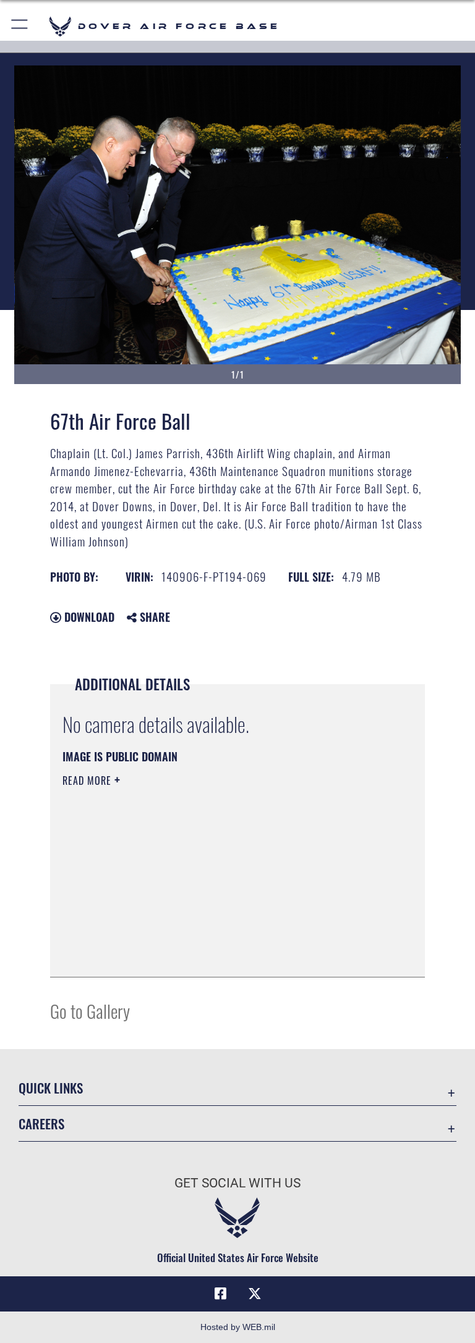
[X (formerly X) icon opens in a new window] (255, 1293)
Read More (88, 780)
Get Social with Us (237, 1183)
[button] (20, 26)
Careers (41, 1123)
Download (87, 617)
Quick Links (51, 1087)
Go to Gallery (90, 1010)
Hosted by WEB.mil (237, 1327)
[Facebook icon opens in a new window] (220, 1293)
